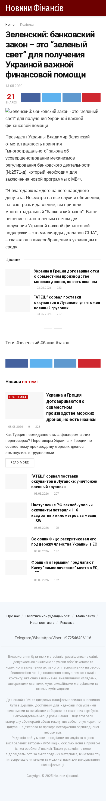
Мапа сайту (85, 616)
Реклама (67, 623)
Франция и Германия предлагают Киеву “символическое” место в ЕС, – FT (65, 567)
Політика (27, 25)
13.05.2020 (13, 86)
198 (56, 527)
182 (56, 580)
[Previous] (48, 325)
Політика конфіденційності (48, 616)
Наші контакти (42, 623)
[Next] (58, 325)
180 (56, 551)
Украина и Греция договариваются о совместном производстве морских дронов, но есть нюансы (66, 276)
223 (59, 287)
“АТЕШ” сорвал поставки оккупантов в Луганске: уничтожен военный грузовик (67, 302)
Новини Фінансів (34, 8)
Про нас (13, 616)
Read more (20, 462)
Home (9, 25)
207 (59, 314)
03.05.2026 (43, 287)
